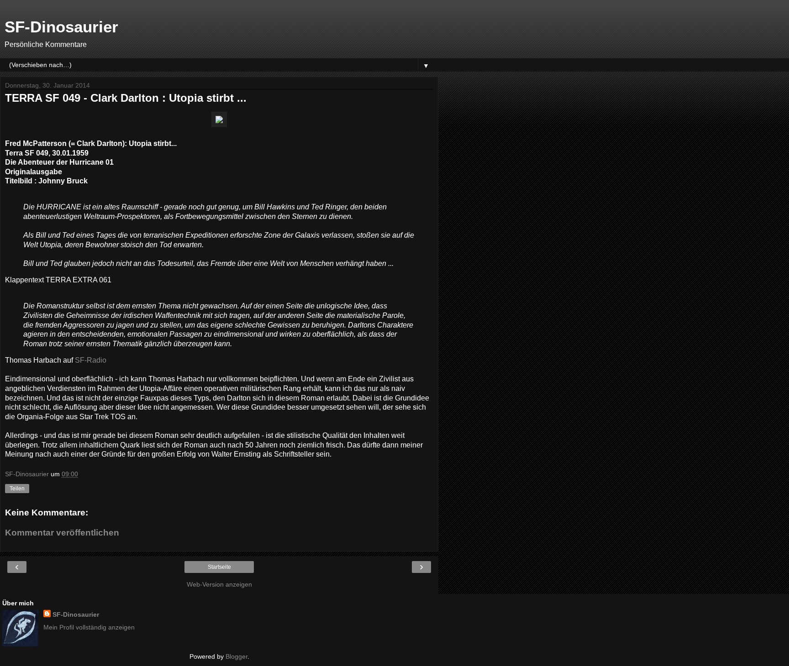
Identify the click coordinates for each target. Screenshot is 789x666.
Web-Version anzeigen (219, 584)
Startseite (219, 567)
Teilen (17, 488)
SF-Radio (90, 360)
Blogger (236, 656)
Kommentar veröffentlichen (62, 532)
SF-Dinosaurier (61, 27)
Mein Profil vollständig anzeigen (89, 627)
